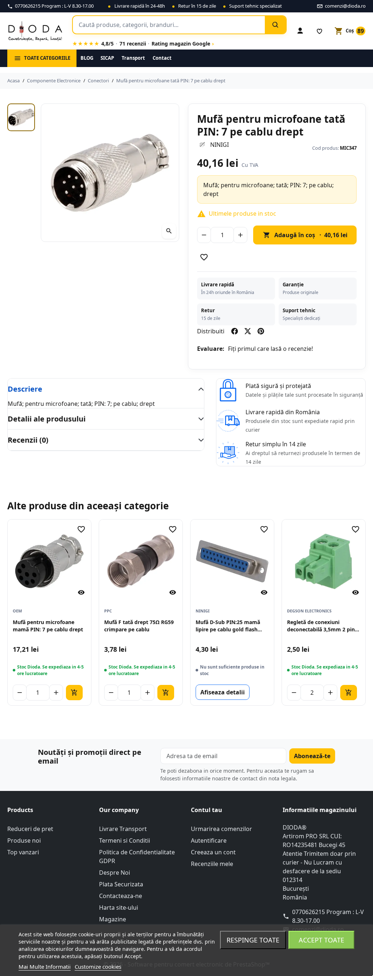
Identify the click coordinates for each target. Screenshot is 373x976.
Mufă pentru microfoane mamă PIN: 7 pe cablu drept (48, 626)
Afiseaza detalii (222, 692)
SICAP (107, 58)
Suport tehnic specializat (255, 6)
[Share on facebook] (234, 331)
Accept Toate (321, 940)
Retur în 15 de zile (197, 6)
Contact (162, 58)
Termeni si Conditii (124, 840)
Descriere (25, 389)
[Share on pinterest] (261, 331)
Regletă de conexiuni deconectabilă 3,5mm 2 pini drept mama (321, 626)
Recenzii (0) (28, 440)
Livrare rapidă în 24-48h (139, 6)
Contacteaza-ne (120, 896)
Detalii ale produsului (47, 419)
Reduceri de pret (30, 829)
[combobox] (169, 25)
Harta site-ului (118, 908)
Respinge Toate (253, 940)
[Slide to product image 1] (21, 117)
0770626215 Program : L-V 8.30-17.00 (328, 916)
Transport (133, 58)
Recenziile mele (212, 864)
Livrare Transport (123, 829)
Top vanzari (23, 852)
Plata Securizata (121, 884)
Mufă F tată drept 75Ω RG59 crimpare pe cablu (139, 626)
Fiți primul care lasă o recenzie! (270, 349)
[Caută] (275, 25)
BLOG (87, 58)
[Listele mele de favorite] (319, 31)
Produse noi (24, 840)
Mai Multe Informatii (45, 966)
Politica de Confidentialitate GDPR (137, 856)
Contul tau (206, 810)
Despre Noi (114, 873)
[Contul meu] (300, 31)
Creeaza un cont (213, 852)
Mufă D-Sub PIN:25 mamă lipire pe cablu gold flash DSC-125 (228, 626)
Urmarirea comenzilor (221, 829)
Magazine (112, 919)
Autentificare (209, 840)
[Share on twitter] (248, 331)
